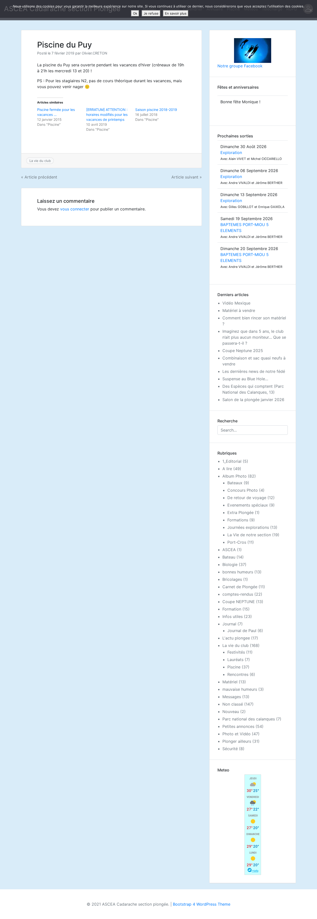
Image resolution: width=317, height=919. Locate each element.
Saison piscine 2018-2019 (156, 109)
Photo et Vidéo (236, 733)
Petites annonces (238, 726)
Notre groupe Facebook (240, 65)
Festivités (236, 652)
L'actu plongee (236, 638)
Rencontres (237, 674)
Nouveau (230, 711)
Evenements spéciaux (247, 505)
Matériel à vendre (238, 310)
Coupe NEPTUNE (238, 601)
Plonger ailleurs (236, 741)
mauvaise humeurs (239, 689)
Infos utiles (232, 616)
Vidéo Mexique (236, 303)
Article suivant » (186, 177)
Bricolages (232, 579)
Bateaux (234, 482)
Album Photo (234, 476)
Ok (135, 13)
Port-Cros (236, 542)
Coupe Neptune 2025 (242, 350)
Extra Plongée (240, 512)
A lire (227, 468)
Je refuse (151, 13)
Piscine (233, 666)
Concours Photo (242, 490)
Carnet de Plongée (239, 586)
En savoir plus (175, 13)
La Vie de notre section (249, 534)
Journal (229, 623)
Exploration (231, 152)
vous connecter (74, 208)
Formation (231, 609)
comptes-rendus (237, 594)
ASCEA (229, 549)
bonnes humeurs (237, 571)
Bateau (228, 557)
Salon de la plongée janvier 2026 (253, 399)
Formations (237, 519)
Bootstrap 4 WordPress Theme (201, 904)
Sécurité (230, 748)
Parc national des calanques (248, 718)
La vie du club (40, 161)
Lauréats (235, 659)
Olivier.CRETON (94, 53)
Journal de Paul (241, 630)
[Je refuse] (310, 10)
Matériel (230, 681)
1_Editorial (231, 461)
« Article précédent (39, 177)
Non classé (232, 704)
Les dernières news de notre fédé (253, 371)
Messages (231, 696)
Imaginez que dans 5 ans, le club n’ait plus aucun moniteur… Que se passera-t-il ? (254, 337)
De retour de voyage (246, 497)
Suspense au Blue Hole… (245, 378)
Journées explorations (248, 527)
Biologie (230, 564)
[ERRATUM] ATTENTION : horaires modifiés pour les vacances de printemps (107, 114)
